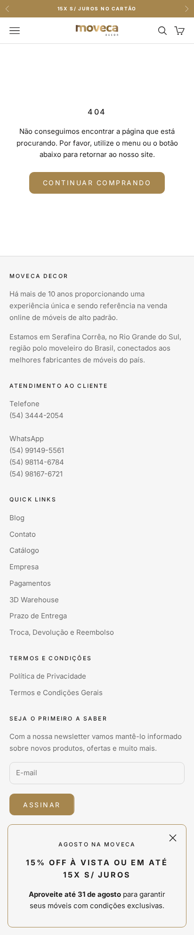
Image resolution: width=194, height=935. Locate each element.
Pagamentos (30, 583)
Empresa (24, 566)
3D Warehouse (34, 599)
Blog (16, 517)
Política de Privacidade (47, 676)
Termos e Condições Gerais (56, 692)
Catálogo (24, 550)
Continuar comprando (97, 183)
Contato (22, 534)
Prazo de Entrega (38, 615)
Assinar (42, 805)
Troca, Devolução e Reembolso (61, 632)
